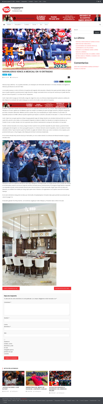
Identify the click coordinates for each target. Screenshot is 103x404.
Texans (73, 400)
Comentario (7, 302)
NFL (77, 400)
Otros (44, 1)
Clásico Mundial (32, 400)
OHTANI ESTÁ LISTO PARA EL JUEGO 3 (63, 288)
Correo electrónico (7, 325)
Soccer (36, 1)
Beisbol (18, 1)
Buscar (76, 29)
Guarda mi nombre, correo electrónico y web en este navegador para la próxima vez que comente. (8, 347)
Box (40, 1)
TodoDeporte (15, 77)
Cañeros (14, 400)
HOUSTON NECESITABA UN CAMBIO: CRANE (88, 54)
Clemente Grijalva (41, 400)
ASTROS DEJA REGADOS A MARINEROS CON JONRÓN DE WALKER (58, 389)
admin (75, 66)
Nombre (6, 318)
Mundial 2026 (93, 400)
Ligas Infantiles (49, 400)
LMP (10, 74)
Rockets (63, 400)
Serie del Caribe (23, 400)
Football (31, 1)
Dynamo (86, 400)
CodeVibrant (24, 398)
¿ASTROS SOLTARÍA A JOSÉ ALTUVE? (10, 388)
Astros (9, 400)
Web (5, 333)
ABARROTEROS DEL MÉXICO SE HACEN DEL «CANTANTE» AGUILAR (36, 388)
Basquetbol (24, 1)
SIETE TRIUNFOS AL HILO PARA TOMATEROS (12, 288)
